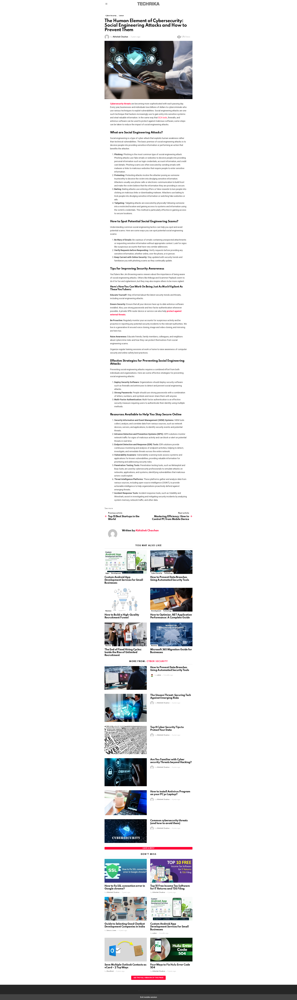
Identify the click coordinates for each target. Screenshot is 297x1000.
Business (108, 611)
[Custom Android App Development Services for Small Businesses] (126, 562)
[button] (106, 3)
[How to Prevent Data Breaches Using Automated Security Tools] (171, 562)
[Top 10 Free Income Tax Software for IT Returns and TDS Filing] (171, 871)
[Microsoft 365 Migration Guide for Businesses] (171, 635)
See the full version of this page (148, 978)
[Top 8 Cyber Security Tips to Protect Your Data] (126, 740)
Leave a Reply (148, 848)
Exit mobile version (148, 997)
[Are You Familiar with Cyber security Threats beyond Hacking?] (126, 772)
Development (116, 573)
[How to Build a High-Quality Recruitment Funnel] (126, 600)
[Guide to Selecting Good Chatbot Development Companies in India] (126, 909)
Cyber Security (156, 573)
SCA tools (162, 117)
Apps (107, 573)
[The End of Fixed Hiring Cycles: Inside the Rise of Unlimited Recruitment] (126, 635)
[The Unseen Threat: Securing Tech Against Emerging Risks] (126, 708)
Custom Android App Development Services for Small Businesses (124, 580)
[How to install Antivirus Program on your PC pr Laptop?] (126, 803)
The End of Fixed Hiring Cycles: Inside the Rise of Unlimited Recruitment (123, 652)
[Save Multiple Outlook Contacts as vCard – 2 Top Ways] (126, 950)
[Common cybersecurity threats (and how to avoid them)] (126, 831)
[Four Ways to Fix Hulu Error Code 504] (171, 950)
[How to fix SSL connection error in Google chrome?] (126, 871)
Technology (168, 573)
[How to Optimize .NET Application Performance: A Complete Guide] (171, 600)
